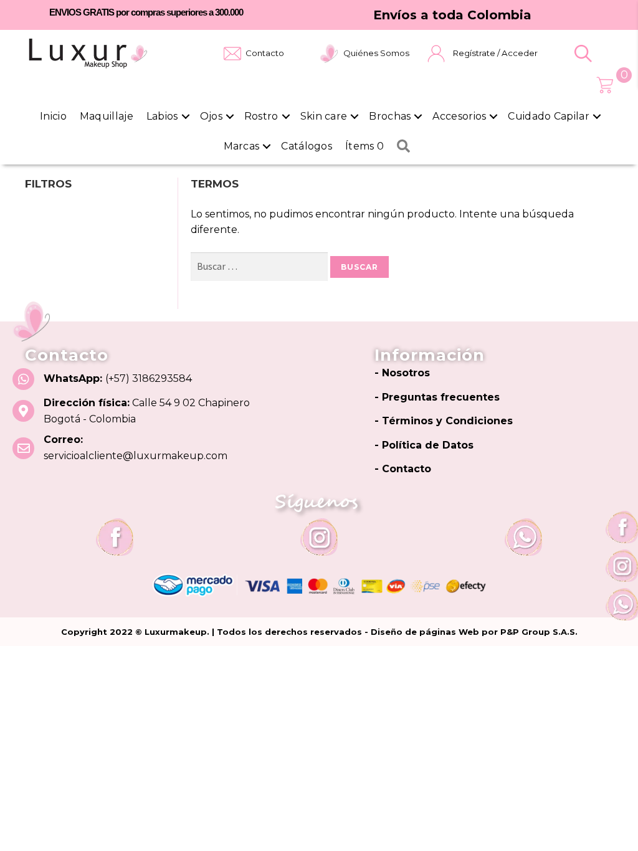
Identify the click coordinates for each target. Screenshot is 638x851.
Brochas (390, 116)
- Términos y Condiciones (443, 421)
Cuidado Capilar (548, 116)
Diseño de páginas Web (426, 632)
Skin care (324, 116)
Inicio (53, 116)
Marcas (242, 146)
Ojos (211, 116)
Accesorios (459, 116)
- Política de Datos (424, 445)
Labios (162, 116)
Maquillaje (106, 116)
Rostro (261, 116)
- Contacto (402, 469)
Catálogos (306, 146)
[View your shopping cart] (604, 85)
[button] (583, 53)
